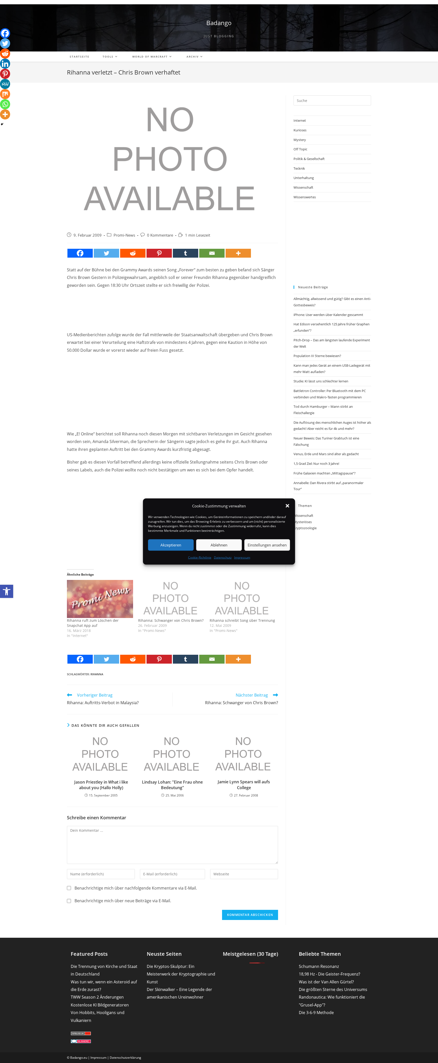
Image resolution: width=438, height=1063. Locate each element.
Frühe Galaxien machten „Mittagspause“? (325, 473)
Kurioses (300, 130)
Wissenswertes (305, 197)
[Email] (212, 253)
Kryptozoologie (305, 528)
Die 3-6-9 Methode (316, 1012)
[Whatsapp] (5, 104)
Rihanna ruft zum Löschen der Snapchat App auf (93, 623)
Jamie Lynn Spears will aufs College (244, 784)
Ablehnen (219, 544)
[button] (6, 591)
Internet (300, 120)
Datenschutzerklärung (125, 1057)
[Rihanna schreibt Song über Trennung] (243, 599)
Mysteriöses (303, 522)
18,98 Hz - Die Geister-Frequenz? (329, 974)
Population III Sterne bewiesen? (317, 355)
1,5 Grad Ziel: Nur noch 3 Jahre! (316, 463)
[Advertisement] (172, 305)
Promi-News (124, 235)
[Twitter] (106, 253)
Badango (219, 23)
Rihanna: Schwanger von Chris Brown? (171, 620)
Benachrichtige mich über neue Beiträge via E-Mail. (123, 900)
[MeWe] (5, 84)
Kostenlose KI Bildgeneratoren (100, 1005)
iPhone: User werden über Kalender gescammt (328, 314)
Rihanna (96, 674)
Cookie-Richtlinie (199, 557)
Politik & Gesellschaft (309, 158)
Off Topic (300, 149)
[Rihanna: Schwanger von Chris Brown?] (171, 599)
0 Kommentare (160, 235)
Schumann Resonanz (319, 966)
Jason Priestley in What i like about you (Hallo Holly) (101, 784)
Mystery (300, 139)
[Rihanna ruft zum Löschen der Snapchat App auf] (100, 599)
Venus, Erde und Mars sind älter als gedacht (326, 454)
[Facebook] (80, 253)
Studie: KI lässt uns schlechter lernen (321, 381)
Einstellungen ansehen (267, 544)
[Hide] (2, 124)
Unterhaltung (304, 177)
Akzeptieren (170, 544)
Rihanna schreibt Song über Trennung (242, 620)
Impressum (242, 557)
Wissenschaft (303, 187)
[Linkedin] (5, 64)
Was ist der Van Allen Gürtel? (326, 982)
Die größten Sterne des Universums (333, 989)
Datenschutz (223, 557)
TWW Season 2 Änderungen (97, 997)
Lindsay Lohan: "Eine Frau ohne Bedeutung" (172, 784)
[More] (238, 253)
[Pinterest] (159, 253)
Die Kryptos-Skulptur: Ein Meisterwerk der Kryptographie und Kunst (181, 974)
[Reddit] (132, 253)
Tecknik (299, 168)
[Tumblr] (185, 253)
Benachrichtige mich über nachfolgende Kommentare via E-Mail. (136, 888)
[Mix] (5, 94)
